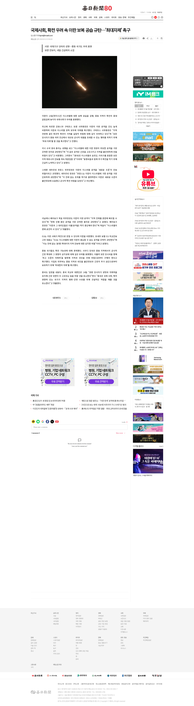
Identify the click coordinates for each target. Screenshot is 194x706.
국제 (95, 17)
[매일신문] (37, 675)
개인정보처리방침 (114, 684)
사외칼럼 (56, 621)
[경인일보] (82, 675)
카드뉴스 (123, 648)
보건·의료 (124, 624)
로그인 (154, 12)
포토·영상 (124, 637)
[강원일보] (52, 675)
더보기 (161, 446)
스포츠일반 (56, 640)
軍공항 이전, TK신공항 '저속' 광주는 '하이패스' (150, 328)
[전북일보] (142, 676)
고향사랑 (33, 664)
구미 (32, 667)
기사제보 (148, 12)
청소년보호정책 (101, 684)
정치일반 (78, 616)
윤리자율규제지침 (138, 684)
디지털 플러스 (138, 446)
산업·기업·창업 (103, 624)
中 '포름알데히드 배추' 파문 (43, 404)
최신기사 (64, 17)
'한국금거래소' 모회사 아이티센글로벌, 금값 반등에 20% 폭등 (156, 122)
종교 (32, 651)
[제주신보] (157, 676)
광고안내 (68, 684)
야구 (54, 643)
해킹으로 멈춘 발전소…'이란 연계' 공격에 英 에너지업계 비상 (105, 400)
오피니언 (72, 17)
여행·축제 (79, 643)
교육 (122, 626)
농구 (54, 648)
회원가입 (159, 12)
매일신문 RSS (57, 664)
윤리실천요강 (150, 684)
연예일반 (101, 640)
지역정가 (78, 626)
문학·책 (33, 648)
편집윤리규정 (125, 684)
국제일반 (145, 616)
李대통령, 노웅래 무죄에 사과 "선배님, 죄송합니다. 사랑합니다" (151, 348)
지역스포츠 (56, 653)
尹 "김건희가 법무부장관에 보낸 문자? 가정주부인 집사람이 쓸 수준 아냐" (148, 237)
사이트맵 (159, 684)
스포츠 (106, 17)
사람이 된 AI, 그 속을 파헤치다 (142, 475)
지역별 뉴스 (124, 632)
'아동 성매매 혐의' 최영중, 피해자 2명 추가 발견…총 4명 (144, 405)
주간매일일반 (147, 640)
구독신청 (76, 684)
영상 (122, 640)
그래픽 (123, 645)
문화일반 (33, 640)
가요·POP (101, 645)
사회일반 (123, 616)
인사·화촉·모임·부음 (82, 651)
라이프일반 (79, 640)
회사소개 (61, 684)
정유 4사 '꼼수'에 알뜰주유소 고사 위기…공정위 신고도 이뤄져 (156, 116)
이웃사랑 (123, 629)
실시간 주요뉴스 (139, 199)
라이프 (113, 17)
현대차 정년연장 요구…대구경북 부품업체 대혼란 (152, 112)
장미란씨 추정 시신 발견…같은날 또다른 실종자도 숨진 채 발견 (156, 119)
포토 (122, 643)
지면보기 (142, 12)
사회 (90, 17)
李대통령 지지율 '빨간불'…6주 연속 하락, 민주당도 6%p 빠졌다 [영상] (159, 109)
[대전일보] (112, 675)
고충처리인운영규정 (87, 684)
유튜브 (97, 297)
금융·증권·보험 (103, 621)
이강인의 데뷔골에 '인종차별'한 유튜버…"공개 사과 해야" (55, 408)
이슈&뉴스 (138, 399)
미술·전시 (34, 645)
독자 (77, 653)
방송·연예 (122, 17)
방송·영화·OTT (103, 643)
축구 (54, 645)
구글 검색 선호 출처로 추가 (129, 38)
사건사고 (123, 618)
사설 (54, 616)
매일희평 (56, 624)
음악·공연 (34, 643)
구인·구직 (101, 626)
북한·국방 (79, 624)
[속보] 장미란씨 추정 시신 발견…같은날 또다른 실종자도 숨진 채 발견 (147, 222)
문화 (100, 17)
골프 (54, 651)
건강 (77, 648)
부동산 (100, 618)
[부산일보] (127, 675)
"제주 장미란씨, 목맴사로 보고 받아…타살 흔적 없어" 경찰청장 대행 (147, 206)
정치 (79, 17)
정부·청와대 (79, 618)
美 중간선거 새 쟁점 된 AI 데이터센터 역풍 (49, 400)
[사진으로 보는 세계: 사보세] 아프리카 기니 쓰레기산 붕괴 (104, 404)
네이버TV (60, 297)
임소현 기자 (35, 35)
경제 (85, 17)
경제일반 (101, 616)
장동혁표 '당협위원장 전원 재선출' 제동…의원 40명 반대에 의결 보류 (151, 341)
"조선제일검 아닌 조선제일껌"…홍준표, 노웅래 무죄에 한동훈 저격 (151, 335)
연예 (99, 637)
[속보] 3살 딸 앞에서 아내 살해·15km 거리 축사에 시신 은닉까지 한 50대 (147, 229)
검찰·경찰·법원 (125, 621)
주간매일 (131, 17)
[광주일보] (97, 676)
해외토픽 (145, 621)
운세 (77, 659)
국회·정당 (79, 621)
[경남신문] (67, 675)
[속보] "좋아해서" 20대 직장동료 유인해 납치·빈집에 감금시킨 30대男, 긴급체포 (147, 214)
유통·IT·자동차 (102, 629)
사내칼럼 (56, 618)
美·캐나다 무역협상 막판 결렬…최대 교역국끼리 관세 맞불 (104, 408)
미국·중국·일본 (147, 618)
